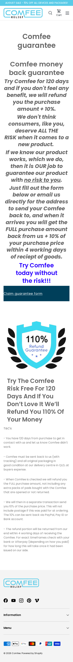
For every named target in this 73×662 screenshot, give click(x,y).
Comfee (16, 653)
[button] (58, 13)
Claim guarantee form (23, 293)
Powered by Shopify (32, 653)
